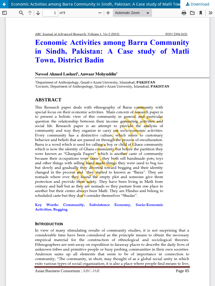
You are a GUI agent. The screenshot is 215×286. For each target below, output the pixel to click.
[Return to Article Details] (4, 4)
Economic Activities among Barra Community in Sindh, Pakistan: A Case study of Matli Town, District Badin (111, 4)
